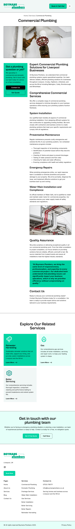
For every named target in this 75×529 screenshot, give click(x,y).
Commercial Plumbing (43, 16)
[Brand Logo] (14, 6)
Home (26, 16)
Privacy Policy (66, 525)
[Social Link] (5, 467)
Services (32, 16)
